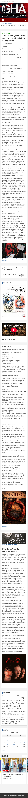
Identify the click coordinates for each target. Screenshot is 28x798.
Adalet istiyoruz (16, 698)
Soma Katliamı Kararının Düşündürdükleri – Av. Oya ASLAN (15, 268)
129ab (15, 695)
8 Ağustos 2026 (7, 778)
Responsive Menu (25, 1)
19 (10, 744)
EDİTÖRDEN (6, 770)
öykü (23, 259)
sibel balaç (21, 719)
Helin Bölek (22, 716)
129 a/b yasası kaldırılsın (7, 695)
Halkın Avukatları (5, 716)
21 (17, 744)
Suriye (3, 721)
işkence (17, 717)
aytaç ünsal (12, 259)
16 (24, 742)
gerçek (9, 711)
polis (17, 719)
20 (14, 744)
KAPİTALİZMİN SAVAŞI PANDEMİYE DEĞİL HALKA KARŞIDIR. (13, 275)
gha (11, 43)
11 (7, 742)
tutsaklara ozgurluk (15, 721)
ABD (18, 695)
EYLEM (15, 708)
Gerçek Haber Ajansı (16, 711)
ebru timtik (18, 259)
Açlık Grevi (16, 703)
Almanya (16, 700)
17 (4, 744)
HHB (3, 717)
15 (20, 742)
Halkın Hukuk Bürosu (14, 716)
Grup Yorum (7, 714)
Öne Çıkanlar (6, 33)
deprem (23, 703)
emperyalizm (7, 709)
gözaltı (23, 714)
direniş (9, 705)
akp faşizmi (7, 700)
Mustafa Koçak (11, 719)
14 (17, 742)
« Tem (4, 750)
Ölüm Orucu (13, 723)
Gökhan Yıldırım (17, 714)
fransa (23, 708)
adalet (10, 698)
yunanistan (5, 723)
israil (14, 718)
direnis (3, 706)
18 (7, 744)
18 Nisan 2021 (5, 43)
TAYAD (7, 721)
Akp (22, 698)
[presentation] (23, 756)
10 (4, 742)
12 (10, 742)
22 (20, 744)
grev (24, 711)
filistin (19, 709)
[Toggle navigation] (3, 20)
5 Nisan (7, 259)
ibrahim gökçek (8, 717)
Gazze (3, 711)
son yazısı (4, 260)
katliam (22, 718)
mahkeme (4, 719)
